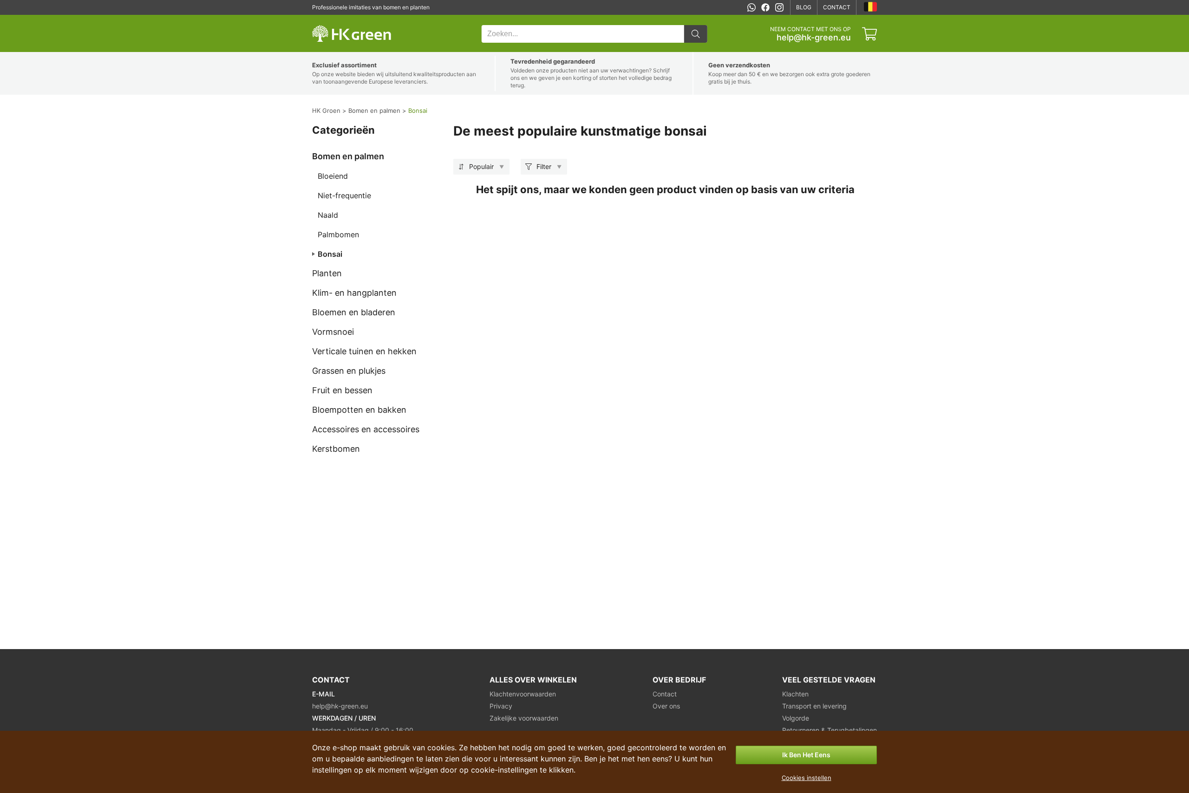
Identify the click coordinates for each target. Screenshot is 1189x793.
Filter (543, 166)
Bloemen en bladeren (353, 312)
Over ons (666, 706)
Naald (328, 215)
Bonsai (330, 254)
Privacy (501, 706)
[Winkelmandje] (869, 33)
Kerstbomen (336, 449)
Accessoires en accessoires (365, 429)
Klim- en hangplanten (354, 293)
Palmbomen (338, 234)
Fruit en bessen (342, 390)
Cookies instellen (806, 777)
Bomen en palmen (348, 156)
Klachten (795, 694)
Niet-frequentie (344, 195)
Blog (803, 7)
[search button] (695, 34)
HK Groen (324, 19)
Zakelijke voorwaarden (524, 718)
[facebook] (765, 7)
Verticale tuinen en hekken (364, 351)
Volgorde (795, 718)
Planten (327, 273)
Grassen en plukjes (348, 371)
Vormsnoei (333, 332)
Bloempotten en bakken (359, 410)
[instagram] (779, 7)
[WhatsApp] (751, 7)
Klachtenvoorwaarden (523, 694)
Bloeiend (333, 176)
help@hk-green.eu (814, 37)
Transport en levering (814, 706)
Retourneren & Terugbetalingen (829, 730)
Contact (836, 7)
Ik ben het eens (806, 755)
